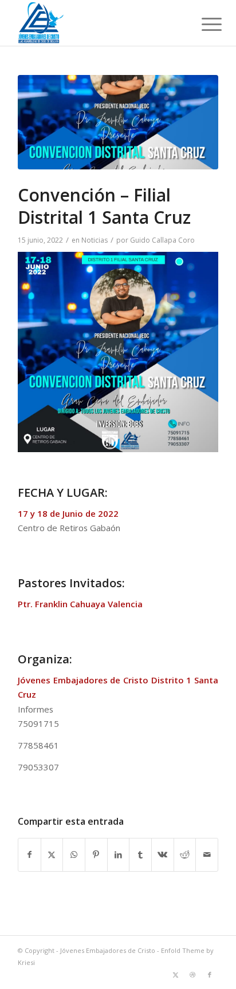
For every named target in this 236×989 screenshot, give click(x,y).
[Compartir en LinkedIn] (118, 854)
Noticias (94, 240)
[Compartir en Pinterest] (96, 854)
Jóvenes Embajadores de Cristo (107, 950)
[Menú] (202, 24)
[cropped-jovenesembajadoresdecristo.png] (98, 23)
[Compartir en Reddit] (185, 854)
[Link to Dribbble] (192, 974)
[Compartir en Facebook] (29, 854)
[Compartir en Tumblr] (140, 854)
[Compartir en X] (52, 854)
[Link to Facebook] (209, 974)
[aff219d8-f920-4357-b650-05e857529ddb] (118, 122)
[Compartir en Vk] (163, 854)
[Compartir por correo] (207, 854)
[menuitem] (202, 24)
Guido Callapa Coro (162, 240)
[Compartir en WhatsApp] (74, 854)
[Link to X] (175, 974)
